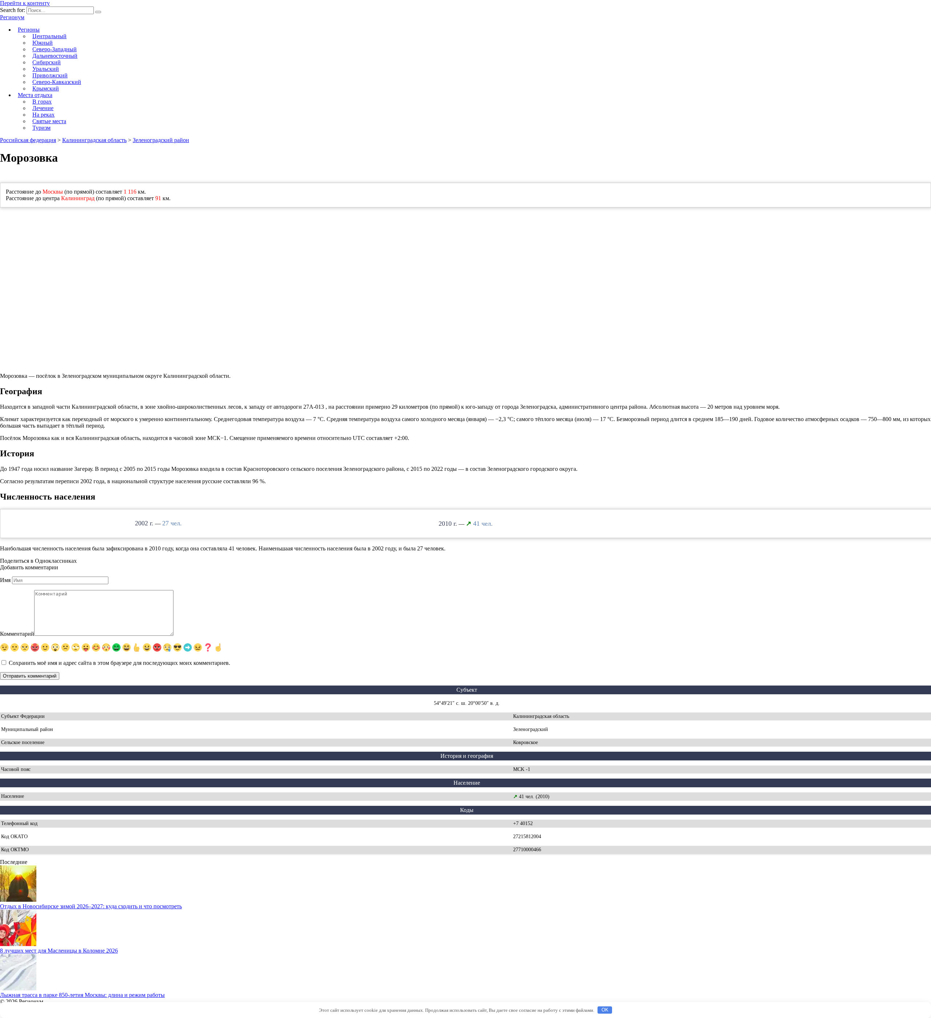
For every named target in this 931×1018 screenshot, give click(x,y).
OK (605, 1010)
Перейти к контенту (25, 3)
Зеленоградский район (161, 140)
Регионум (12, 17)
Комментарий (17, 634)
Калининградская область (94, 140)
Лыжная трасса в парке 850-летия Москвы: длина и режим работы (82, 995)
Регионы (29, 30)
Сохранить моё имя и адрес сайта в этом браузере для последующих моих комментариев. (119, 663)
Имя (5, 580)
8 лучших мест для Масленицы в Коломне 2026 (59, 951)
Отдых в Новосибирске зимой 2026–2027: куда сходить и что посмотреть (91, 906)
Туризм (41, 128)
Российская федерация (28, 140)
